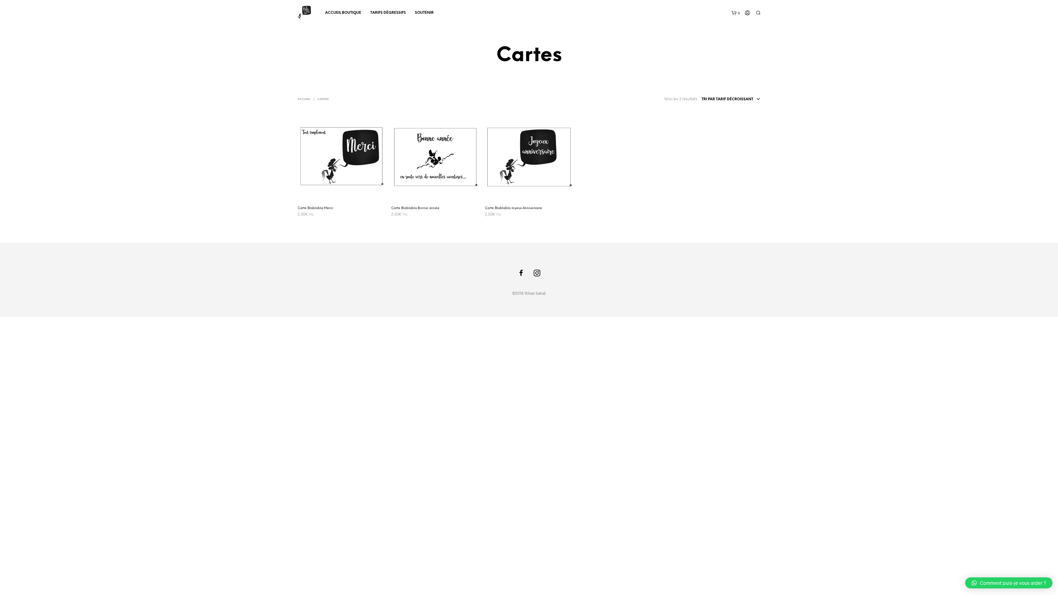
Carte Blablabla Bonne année (415, 208)
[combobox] (730, 99)
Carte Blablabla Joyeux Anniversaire (513, 208)
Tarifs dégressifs (388, 13)
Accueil (304, 99)
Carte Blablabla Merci (315, 208)
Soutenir (424, 13)
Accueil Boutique (343, 13)
